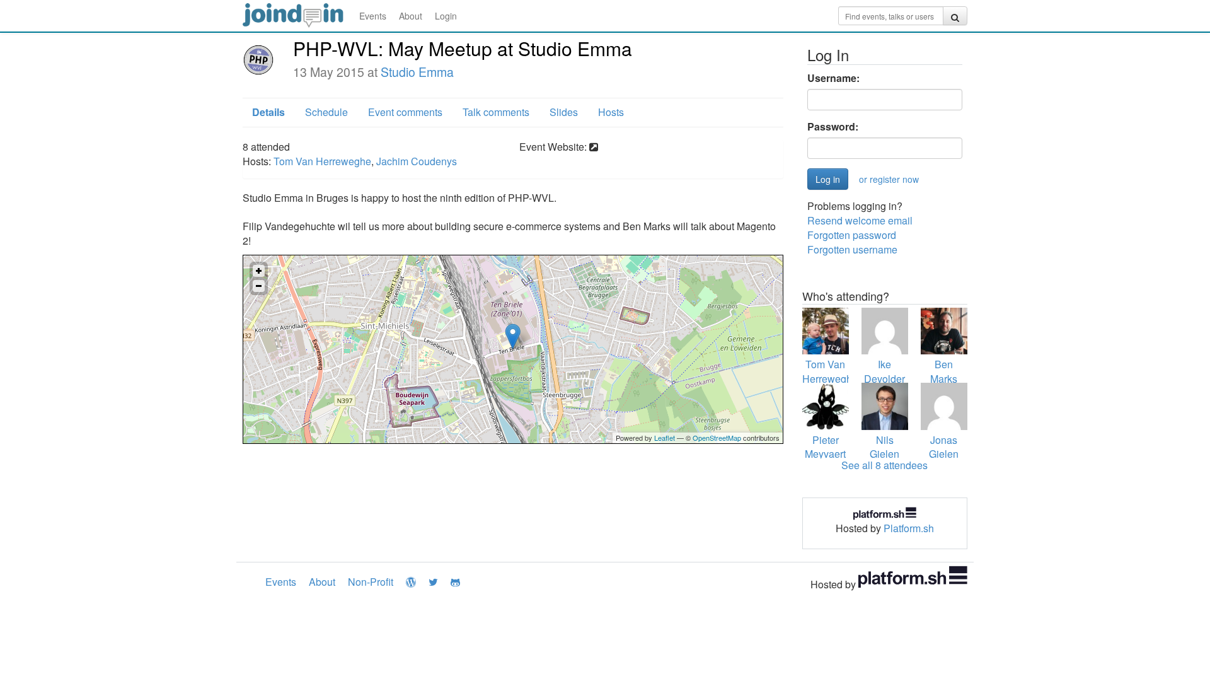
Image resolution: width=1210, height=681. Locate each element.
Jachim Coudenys (416, 161)
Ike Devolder (884, 371)
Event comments (405, 112)
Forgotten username (852, 249)
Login (446, 15)
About (410, 15)
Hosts (611, 112)
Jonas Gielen (944, 447)
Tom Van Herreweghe (322, 161)
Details (268, 112)
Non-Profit (370, 581)
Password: (832, 127)
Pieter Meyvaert (825, 447)
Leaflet (664, 438)
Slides (564, 112)
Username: (833, 78)
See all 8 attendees (884, 465)
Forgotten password (851, 235)
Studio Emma (417, 72)
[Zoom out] (259, 286)
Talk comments (496, 112)
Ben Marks (943, 371)
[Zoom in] (259, 271)
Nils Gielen (884, 447)
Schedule (326, 112)
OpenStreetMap (717, 438)
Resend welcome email (860, 220)
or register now (889, 179)
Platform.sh (909, 528)
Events (372, 15)
